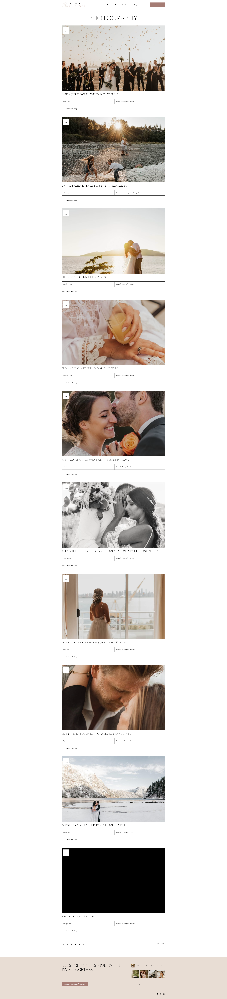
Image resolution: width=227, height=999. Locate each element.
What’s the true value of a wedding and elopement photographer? (110, 551)
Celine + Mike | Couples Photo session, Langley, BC (97, 734)
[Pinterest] (164, 994)
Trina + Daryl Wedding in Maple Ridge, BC (90, 368)
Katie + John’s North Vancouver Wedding (90, 94)
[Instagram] (160, 994)
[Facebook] (157, 994)
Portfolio (143, 5)
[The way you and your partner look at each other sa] (153, 974)
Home (108, 5)
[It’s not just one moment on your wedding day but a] (135, 974)
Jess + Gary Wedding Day (78, 916)
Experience (125, 5)
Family (118, 193)
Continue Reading (71, 109)
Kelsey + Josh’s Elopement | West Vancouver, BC (95, 642)
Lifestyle (129, 193)
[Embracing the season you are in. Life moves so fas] (161, 974)
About (116, 5)
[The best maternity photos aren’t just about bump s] (144, 974)
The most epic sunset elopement (85, 277)
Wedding (132, 101)
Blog (135, 5)
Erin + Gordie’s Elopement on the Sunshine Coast (96, 460)
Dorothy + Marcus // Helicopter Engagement (93, 825)
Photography (125, 101)
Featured (118, 101)
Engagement (119, 741)
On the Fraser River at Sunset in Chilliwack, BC (95, 185)
